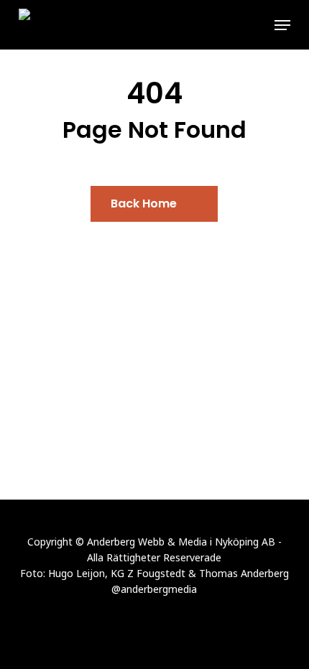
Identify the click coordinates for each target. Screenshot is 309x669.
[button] (282, 25)
